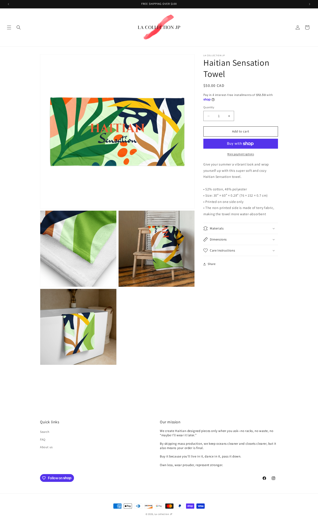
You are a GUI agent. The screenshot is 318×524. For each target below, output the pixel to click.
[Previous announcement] (8, 4)
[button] (9, 27)
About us (46, 447)
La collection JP (163, 514)
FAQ (42, 439)
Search (45, 432)
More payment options (240, 154)
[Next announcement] (309, 4)
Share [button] (212, 264)
